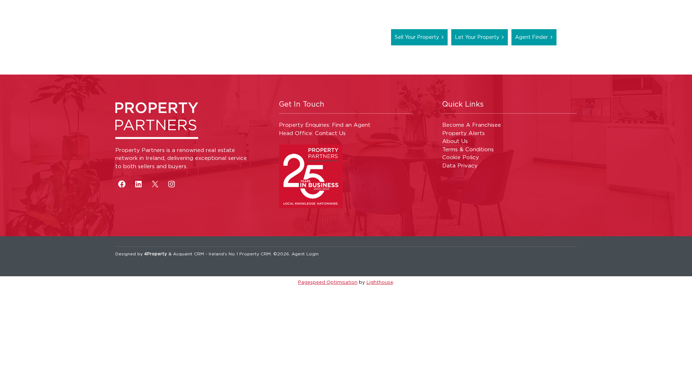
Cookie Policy (460, 157)
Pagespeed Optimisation (328, 282)
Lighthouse (380, 282)
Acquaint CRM (188, 253)
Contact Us (330, 133)
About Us (455, 141)
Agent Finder (531, 37)
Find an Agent (351, 125)
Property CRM (255, 253)
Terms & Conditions (468, 149)
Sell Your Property (417, 37)
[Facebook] (121, 184)
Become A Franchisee (471, 125)
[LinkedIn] (138, 184)
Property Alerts (463, 133)
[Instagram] (171, 184)
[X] (154, 184)
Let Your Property (477, 37)
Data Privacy (460, 165)
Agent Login (305, 253)
